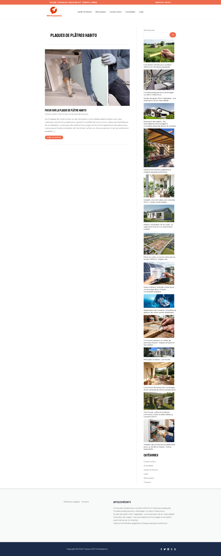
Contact (85, 502)
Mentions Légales (72, 502)
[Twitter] (165, 549)
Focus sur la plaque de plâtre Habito (65, 110)
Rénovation (149, 478)
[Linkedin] (168, 549)
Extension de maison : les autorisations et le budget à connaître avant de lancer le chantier (160, 123)
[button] (73, 2)
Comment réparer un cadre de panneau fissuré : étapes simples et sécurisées (159, 342)
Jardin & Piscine (151, 470)
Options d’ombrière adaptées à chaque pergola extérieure (157, 171)
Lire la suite (54, 137)
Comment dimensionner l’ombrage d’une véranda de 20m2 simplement (160, 388)
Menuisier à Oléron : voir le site (157, 359)
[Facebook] (161, 549)
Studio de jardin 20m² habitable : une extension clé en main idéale (160, 99)
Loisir (146, 474)
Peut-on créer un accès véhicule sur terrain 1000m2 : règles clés (159, 258)
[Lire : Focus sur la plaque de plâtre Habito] (87, 77)
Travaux (147, 482)
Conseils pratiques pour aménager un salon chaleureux (159, 93)
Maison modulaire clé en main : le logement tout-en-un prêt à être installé (158, 227)
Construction (51, 114)
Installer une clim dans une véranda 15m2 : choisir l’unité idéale (159, 201)
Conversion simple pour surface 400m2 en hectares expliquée (157, 66)
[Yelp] (172, 549)
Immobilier (149, 466)
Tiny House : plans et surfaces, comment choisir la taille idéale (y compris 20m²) (158, 414)
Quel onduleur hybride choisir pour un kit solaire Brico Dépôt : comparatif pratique (159, 289)
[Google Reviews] (175, 549)
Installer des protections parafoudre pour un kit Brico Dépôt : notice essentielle (159, 446)
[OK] (173, 34)
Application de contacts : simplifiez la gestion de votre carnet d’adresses (160, 311)
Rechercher (149, 30)
